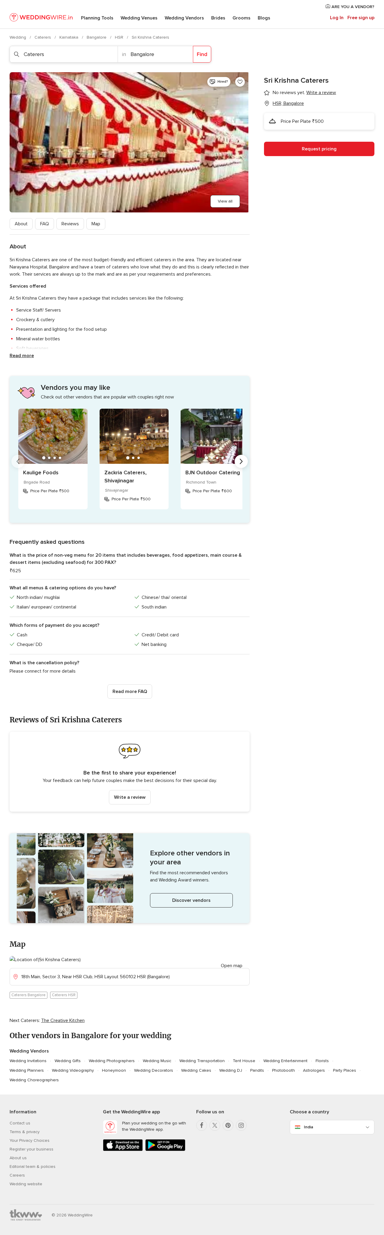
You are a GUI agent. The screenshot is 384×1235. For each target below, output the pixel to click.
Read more (22, 356)
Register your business (31, 1149)
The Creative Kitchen (63, 1020)
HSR (119, 37)
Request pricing (319, 149)
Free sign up (360, 18)
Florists (322, 1060)
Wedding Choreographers (34, 1079)
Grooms (241, 18)
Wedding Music (157, 1060)
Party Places (344, 1070)
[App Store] (123, 1149)
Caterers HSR (64, 995)
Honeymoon (114, 1070)
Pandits (257, 1070)
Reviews (70, 224)
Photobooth (283, 1070)
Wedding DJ (230, 1070)
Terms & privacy (25, 1131)
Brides (218, 18)
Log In (337, 18)
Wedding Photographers (112, 1060)
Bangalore (97, 37)
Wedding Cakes (196, 1070)
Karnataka (69, 37)
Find (202, 54)
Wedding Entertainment (285, 1060)
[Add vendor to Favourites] (240, 82)
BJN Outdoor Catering (212, 472)
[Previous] (18, 461)
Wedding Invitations (28, 1060)
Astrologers (314, 1070)
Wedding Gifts (68, 1060)
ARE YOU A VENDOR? (352, 6)
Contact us (20, 1123)
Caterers (43, 37)
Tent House (244, 1060)
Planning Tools (97, 18)
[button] (130, 772)
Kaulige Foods (40, 472)
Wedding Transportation (202, 1060)
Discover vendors (191, 900)
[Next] (241, 461)
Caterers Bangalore (28, 995)
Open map (231, 966)
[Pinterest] (228, 1125)
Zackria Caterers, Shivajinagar (125, 476)
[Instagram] (241, 1125)
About (21, 224)
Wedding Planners (27, 1070)
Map (96, 224)
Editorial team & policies (33, 1166)
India (308, 1127)
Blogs (264, 18)
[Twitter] (214, 1125)
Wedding (18, 37)
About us (18, 1157)
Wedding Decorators (153, 1070)
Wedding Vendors (184, 18)
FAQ (44, 224)
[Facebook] (201, 1125)
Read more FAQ (129, 692)
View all (225, 201)
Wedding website (26, 1183)
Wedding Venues (139, 18)
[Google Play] (165, 1149)
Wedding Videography (73, 1070)
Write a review (130, 797)
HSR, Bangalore (288, 103)
